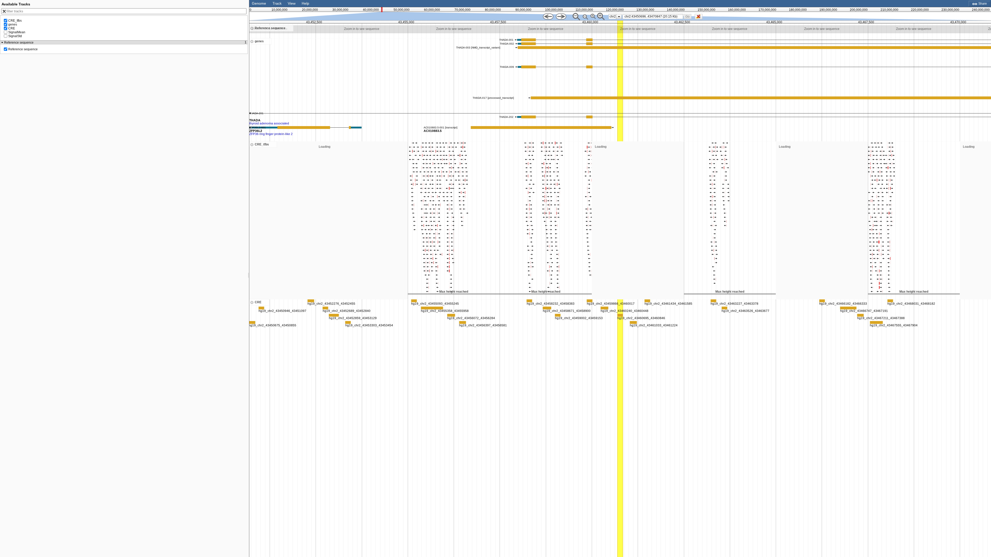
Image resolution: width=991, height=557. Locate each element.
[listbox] (615, 16)
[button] (688, 16)
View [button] (291, 3)
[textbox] (654, 16)
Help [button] (305, 3)
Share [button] (982, 3)
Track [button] (277, 3)
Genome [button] (259, 3)
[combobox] (652, 16)
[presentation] (619, 16)
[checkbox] (700, 18)
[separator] (248, 278)
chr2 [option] (613, 16)
